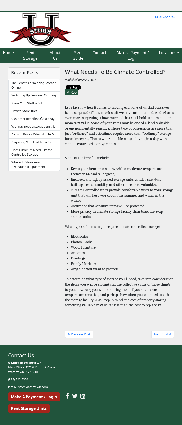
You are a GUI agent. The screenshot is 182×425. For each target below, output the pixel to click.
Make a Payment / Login (133, 55)
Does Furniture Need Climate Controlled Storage (31, 152)
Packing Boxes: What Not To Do (33, 134)
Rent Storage (30, 55)
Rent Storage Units (29, 408)
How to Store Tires (24, 111)
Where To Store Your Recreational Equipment (28, 164)
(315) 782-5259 (165, 16)
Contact (99, 52)
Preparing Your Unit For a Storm (33, 142)
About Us (55, 55)
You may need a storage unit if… (33, 126)
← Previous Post (78, 334)
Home (8, 52)
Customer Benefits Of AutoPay (33, 118)
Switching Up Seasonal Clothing (33, 95)
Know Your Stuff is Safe (27, 103)
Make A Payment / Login (34, 396)
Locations (167, 52)
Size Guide (78, 55)
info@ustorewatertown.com (28, 387)
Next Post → (163, 334)
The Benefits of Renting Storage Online (33, 85)
